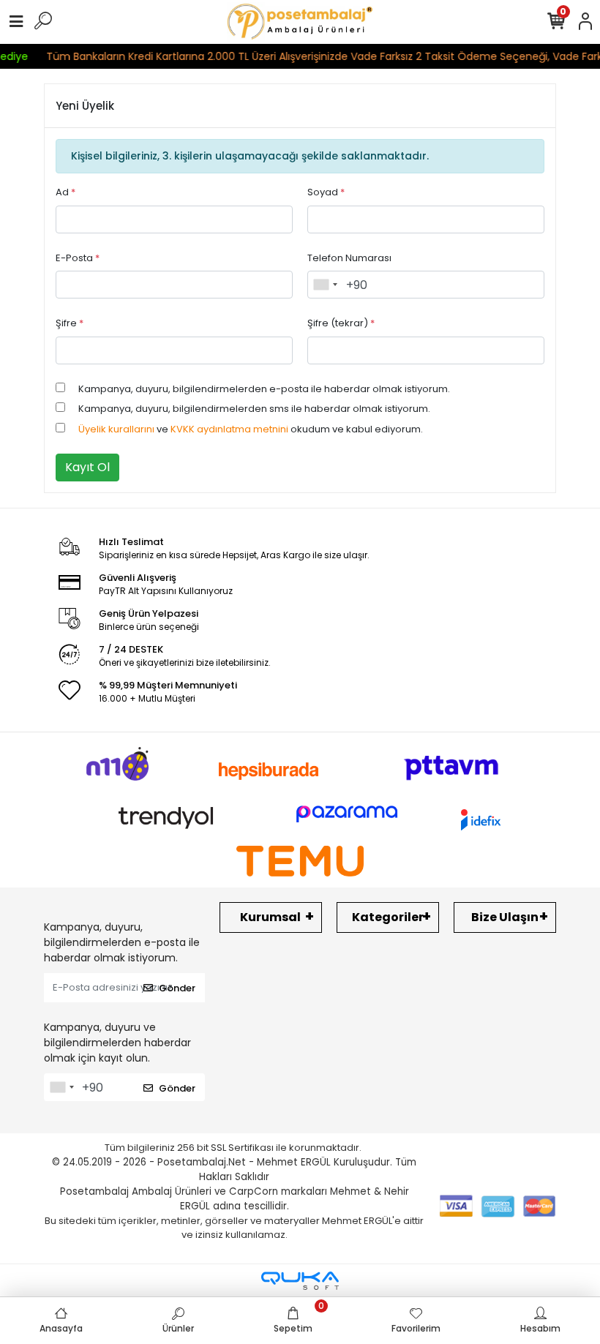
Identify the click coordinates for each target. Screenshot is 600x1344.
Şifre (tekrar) (341, 323)
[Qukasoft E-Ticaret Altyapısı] (300, 1281)
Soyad (326, 192)
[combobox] (325, 284)
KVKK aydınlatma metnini (229, 429)
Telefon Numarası (349, 258)
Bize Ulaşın (505, 917)
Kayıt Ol (87, 467)
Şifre (69, 323)
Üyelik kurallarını (116, 429)
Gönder (177, 988)
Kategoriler (388, 917)
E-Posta (78, 258)
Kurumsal (270, 917)
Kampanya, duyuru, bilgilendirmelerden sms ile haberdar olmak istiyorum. (254, 409)
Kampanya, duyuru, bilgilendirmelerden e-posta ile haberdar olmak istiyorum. (264, 389)
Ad (65, 192)
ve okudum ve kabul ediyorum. (250, 429)
